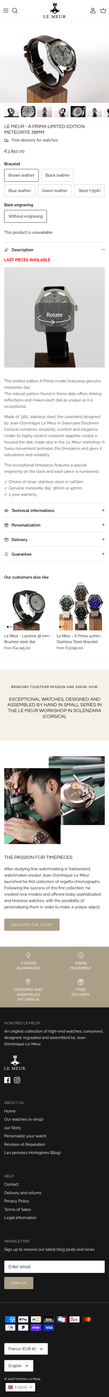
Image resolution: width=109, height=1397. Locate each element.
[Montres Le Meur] (54, 10)
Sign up (18, 1283)
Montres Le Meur (27, 1379)
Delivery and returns (22, 1192)
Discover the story (32, 925)
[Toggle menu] (6, 10)
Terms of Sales (17, 1209)
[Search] (17, 10)
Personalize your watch (25, 1136)
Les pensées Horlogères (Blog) (32, 1152)
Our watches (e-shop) (23, 1119)
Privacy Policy (16, 1201)
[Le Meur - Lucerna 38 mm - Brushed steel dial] (28, 606)
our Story (12, 1127)
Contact (11, 1184)
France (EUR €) (22, 1348)
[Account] (91, 10)
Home (10, 1111)
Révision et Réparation (24, 1144)
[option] (54, 62)
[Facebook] (7, 1080)
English (15, 1365)
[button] (20, 1387)
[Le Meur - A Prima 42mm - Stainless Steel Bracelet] (81, 606)
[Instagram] (17, 1080)
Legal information (20, 1217)
